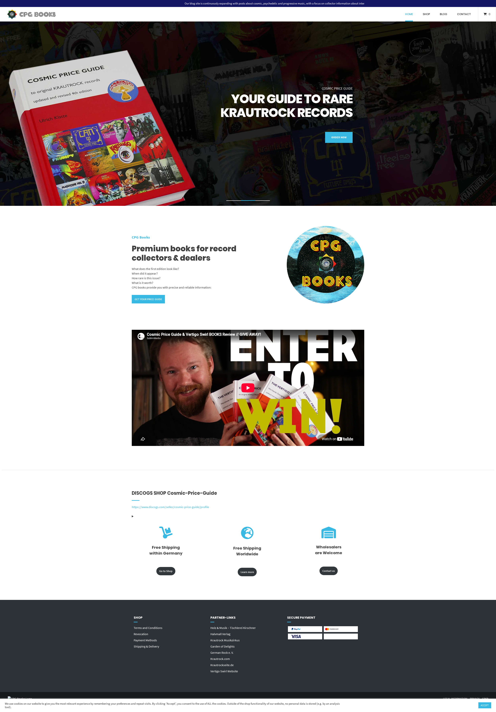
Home (409, 14)
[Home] (31, 14)
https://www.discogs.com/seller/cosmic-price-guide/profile (170, 507)
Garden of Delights (222, 646)
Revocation (141, 634)
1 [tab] (233, 201)
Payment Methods (145, 640)
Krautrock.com (220, 659)
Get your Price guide (148, 299)
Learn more (247, 572)
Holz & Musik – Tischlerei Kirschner (233, 628)
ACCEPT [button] (485, 705)
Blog (443, 14)
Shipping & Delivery (146, 646)
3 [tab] (263, 201)
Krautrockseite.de (222, 665)
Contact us (328, 571)
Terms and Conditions (148, 628)
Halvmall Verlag (220, 634)
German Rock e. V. (221, 652)
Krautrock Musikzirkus (225, 640)
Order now (338, 144)
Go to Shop (165, 571)
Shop (426, 14)
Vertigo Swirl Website (224, 671)
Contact (464, 14)
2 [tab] (248, 201)
